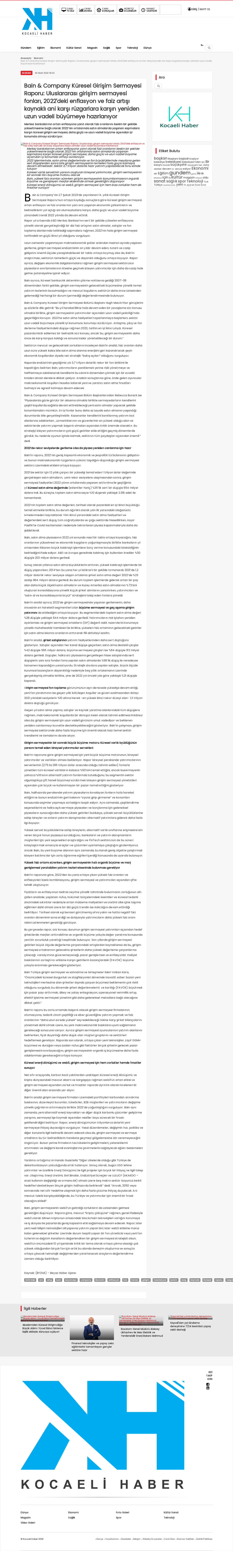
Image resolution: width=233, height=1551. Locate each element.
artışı (49, 1279)
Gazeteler (126, 1539)
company (86, 1279)
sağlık (171, 181)
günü (193, 173)
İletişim (137, 1539)
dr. (173, 169)
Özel (197, 185)
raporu (218, 1279)
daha (206, 164)
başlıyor (194, 158)
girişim (145, 1279)
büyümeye (71, 1279)
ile (199, 173)
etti (155, 173)
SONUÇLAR (108, 9)
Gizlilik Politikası (204, 1539)
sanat (160, 181)
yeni (179, 184)
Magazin (26, 1517)
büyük (166, 165)
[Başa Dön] (227, 1545)
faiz (125, 1279)
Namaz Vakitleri (185, 1539)
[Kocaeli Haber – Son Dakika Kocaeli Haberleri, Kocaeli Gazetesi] (38, 38)
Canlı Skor (169, 1539)
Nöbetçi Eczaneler (152, 1539)
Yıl (185, 184)
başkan (161, 158)
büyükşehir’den (195, 165)
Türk (206, 181)
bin (203, 162)
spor (182, 181)
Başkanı (173, 158)
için (165, 177)
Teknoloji (195, 181)
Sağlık (71, 1517)
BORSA (88, 9)
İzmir (203, 184)
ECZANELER (130, 9)
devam (166, 168)
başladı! (184, 158)
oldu (205, 177)
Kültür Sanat (171, 1512)
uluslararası (169, 185)
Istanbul (158, 178)
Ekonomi (26, 73)
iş (169, 177)
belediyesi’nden (191, 162)
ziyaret (190, 184)
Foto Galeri (122, 1512)
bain (58, 1279)
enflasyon (113, 1279)
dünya (178, 168)
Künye (100, 1539)
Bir (207, 161)
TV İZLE (70, 9)
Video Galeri (28, 1522)
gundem (180, 172)
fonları (134, 1279)
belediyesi (173, 162)
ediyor (187, 168)
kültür (177, 177)
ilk (202, 173)
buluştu (158, 165)
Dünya (24, 1512)
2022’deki (30, 1279)
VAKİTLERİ (152, 9)
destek (158, 168)
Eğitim (163, 173)
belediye (159, 162)
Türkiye (158, 185)
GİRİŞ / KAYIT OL (200, 9)
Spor (118, 1517)
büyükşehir (179, 165)
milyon (198, 177)
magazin (189, 177)
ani (41, 1279)
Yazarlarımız (112, 1539)
